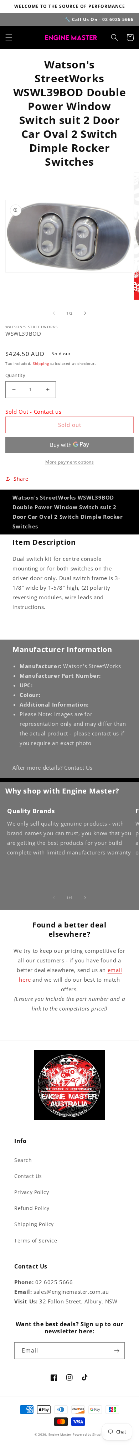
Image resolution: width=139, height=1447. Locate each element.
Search (23, 1160)
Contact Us (78, 767)
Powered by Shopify (88, 1434)
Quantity (15, 375)
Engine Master (60, 1434)
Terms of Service (35, 1240)
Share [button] (21, 478)
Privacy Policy (31, 1192)
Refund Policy (32, 1208)
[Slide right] (85, 313)
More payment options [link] (69, 462)
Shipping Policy (34, 1224)
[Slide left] (54, 313)
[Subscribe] (116, 1350)
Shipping (41, 363)
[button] (9, 37)
